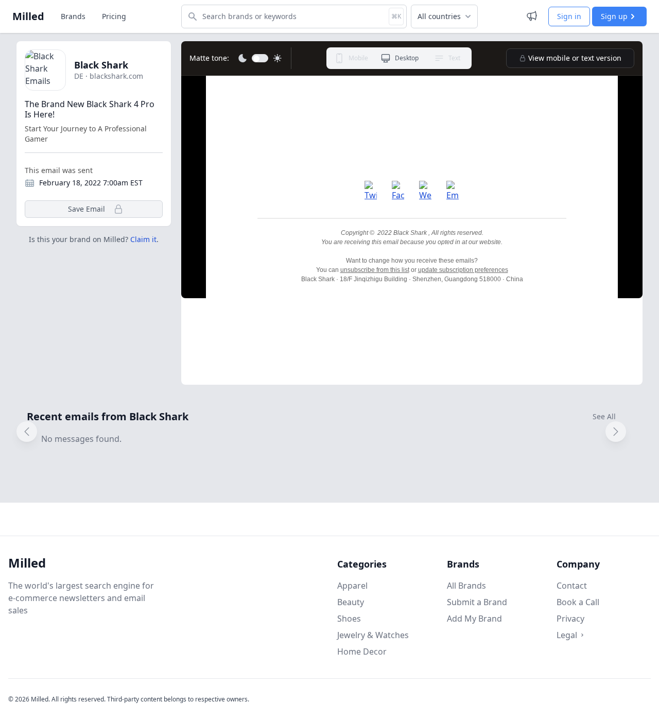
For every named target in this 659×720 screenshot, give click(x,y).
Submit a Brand (477, 602)
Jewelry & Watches (373, 635)
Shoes (349, 618)
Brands (73, 16)
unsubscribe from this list (374, 269)
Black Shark (101, 65)
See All (604, 416)
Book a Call (578, 602)
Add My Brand (474, 618)
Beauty (350, 602)
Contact (572, 585)
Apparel (352, 585)
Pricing (114, 16)
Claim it (143, 239)
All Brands (466, 585)
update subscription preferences (463, 269)
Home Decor (362, 651)
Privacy (570, 618)
